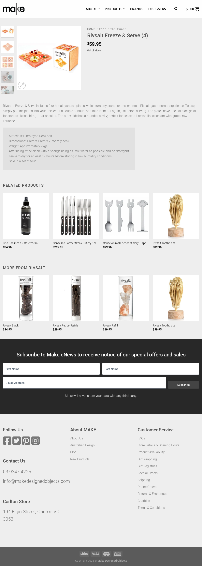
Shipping (144, 480)
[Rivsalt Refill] (126, 298)
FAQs (141, 438)
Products (114, 9)
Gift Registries (147, 466)
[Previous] (22, 57)
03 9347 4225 (17, 472)
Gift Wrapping (147, 459)
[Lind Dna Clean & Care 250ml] (26, 216)
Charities (144, 501)
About (91, 9)
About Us (76, 438)
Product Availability (151, 452)
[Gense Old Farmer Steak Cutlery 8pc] (76, 216)
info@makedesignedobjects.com (36, 481)
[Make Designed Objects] (14, 8)
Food (102, 29)
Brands (136, 9)
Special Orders (148, 473)
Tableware (118, 29)
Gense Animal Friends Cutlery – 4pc (124, 243)
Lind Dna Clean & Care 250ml (20, 243)
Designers (157, 9)
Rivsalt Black (11, 325)
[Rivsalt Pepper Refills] (76, 298)
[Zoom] (22, 85)
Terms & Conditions (151, 508)
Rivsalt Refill (110, 325)
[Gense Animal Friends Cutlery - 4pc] (126, 216)
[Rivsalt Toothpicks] (176, 216)
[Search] (176, 9)
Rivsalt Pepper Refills (65, 325)
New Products (80, 459)
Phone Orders (147, 487)
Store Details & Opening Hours (158, 445)
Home (91, 29)
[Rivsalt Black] (26, 298)
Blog (73, 452)
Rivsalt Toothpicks (164, 243)
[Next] (75, 57)
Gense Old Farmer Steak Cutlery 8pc (74, 243)
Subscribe (183, 384)
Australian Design (82, 445)
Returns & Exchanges (152, 494)
